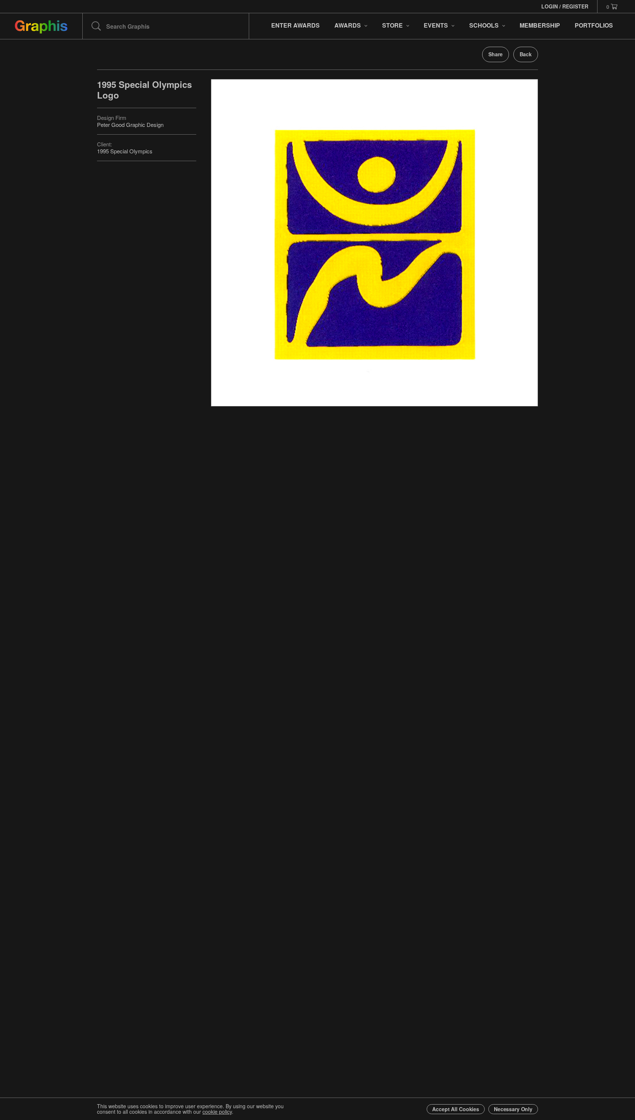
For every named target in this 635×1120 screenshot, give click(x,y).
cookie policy (217, 1111)
